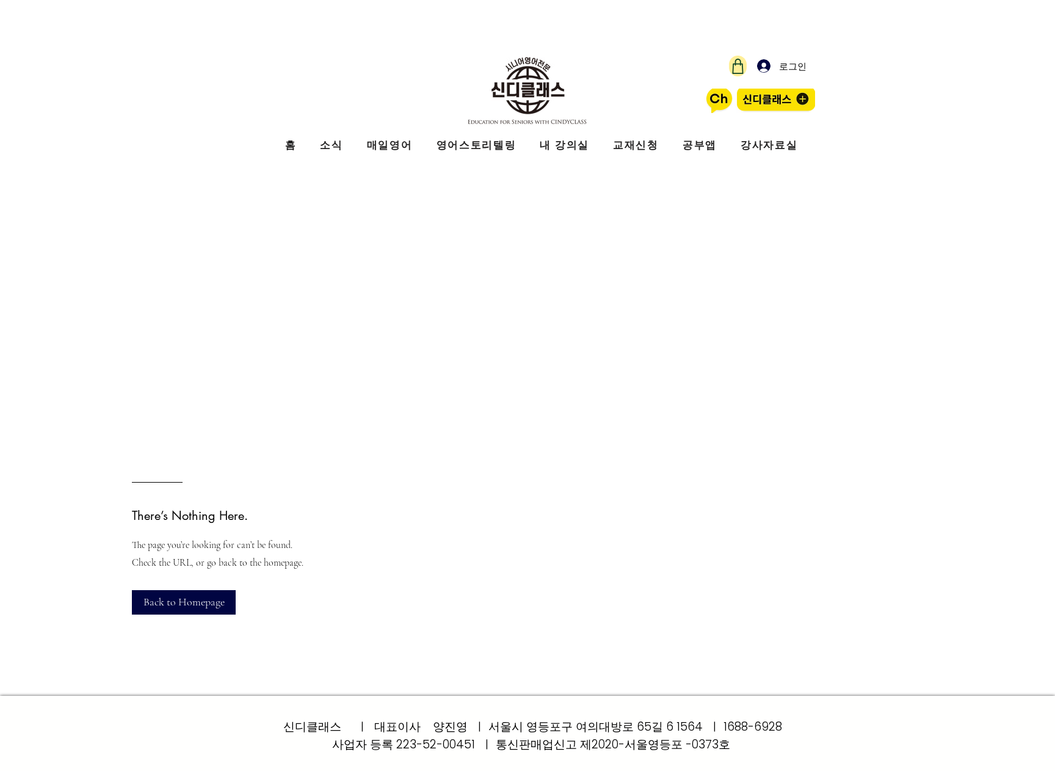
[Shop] (738, 66)
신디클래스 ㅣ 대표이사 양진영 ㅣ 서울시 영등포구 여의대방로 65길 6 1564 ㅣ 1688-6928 (532, 726)
